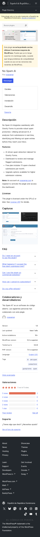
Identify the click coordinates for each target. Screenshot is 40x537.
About (4, 443)
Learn (4, 462)
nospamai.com (25, 180)
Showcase (25, 443)
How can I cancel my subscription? (16, 282)
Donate (25, 470)
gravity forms (27, 369)
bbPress (6, 489)
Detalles (8, 89)
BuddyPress (8, 493)
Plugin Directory (8, 10)
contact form (33, 364)
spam (35, 369)
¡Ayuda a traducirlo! (28, 18)
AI (27, 359)
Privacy (5, 455)
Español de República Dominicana (21, 503)
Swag (24, 474)
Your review (7, 413)
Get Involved (26, 462)
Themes (24, 447)
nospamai (9, 75)
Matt (5, 485)
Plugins (24, 451)
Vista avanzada (8, 375)
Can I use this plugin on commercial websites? (11, 274)
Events (24, 466)
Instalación (9, 101)
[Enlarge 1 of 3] (16, 215)
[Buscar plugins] (26, 25)
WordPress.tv (8, 474)
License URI (15, 202)
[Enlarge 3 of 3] (35, 227)
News (4, 447)
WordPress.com (9, 481)
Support (5, 466)
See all (35, 413)
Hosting (5, 451)
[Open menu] (36, 3)
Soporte (7, 112)
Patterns (24, 455)
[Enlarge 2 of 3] (35, 215)
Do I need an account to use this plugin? (11, 257)
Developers (6, 470)
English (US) (33, 354)
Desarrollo (9, 106)
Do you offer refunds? (11, 289)
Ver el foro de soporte (11, 429)
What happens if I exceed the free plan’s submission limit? (14, 265)
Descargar (8, 81)
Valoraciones (10, 95)
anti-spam (33, 359)
